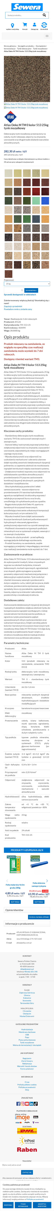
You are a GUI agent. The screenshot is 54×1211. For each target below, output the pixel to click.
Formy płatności (27, 1069)
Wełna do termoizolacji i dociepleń (27, 1045)
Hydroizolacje (27, 1029)
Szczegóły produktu (26, 46)
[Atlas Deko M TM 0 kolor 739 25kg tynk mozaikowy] (45, 264)
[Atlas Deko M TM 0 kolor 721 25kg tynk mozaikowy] (8, 246)
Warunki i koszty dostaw (27, 1066)
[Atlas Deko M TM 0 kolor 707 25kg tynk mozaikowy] (45, 209)
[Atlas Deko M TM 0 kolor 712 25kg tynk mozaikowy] (26, 228)
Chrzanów (27, 1011)
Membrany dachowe (27, 1032)
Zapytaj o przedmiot (13, 306)
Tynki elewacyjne (24, 48)
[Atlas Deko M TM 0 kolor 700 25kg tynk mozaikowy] (8, 209)
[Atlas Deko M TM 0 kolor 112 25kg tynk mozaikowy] (17, 173)
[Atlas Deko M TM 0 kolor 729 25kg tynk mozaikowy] (17, 255)
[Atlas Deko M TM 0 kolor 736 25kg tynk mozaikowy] (17, 264)
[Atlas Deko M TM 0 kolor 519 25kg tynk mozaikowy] (26, 219)
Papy (27, 1037)
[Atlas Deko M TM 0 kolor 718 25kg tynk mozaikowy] (26, 237)
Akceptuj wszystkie (42, 1205)
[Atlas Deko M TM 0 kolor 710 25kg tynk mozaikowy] (17, 228)
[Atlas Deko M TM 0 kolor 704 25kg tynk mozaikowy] (17, 209)
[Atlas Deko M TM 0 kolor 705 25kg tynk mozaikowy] (26, 209)
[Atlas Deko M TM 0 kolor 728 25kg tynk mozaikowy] (8, 255)
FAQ (27, 1090)
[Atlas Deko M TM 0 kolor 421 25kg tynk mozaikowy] (36, 200)
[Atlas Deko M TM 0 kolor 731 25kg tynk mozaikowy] (26, 255)
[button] (47, 881)
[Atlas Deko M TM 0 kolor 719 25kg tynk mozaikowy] (36, 237)
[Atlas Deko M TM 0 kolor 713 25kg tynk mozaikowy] (36, 228)
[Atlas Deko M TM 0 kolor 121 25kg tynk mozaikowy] (26, 182)
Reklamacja (27, 1063)
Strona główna (10, 46)
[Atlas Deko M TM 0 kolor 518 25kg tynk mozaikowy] (17, 219)
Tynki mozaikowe (40, 48)
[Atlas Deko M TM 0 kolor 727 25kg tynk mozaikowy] (45, 246)
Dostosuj (8, 1205)
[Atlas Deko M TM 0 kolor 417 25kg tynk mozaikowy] (45, 191)
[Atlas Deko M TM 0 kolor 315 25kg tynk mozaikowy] (8, 191)
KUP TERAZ (15, 902)
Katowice (27, 998)
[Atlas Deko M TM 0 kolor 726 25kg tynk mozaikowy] (36, 246)
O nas (27, 1082)
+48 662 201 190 (30, 972)
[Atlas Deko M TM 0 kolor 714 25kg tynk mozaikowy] (45, 228)
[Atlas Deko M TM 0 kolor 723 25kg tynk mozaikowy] (26, 246)
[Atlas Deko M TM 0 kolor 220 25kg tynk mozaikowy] (36, 182)
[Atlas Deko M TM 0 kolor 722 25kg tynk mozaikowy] (17, 246)
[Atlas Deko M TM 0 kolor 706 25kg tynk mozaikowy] (36, 209)
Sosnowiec (27, 1000)
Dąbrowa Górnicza (27, 993)
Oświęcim (27, 1013)
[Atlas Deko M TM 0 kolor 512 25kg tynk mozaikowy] (17, 200)
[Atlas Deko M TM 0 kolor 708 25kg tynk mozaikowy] (45, 219)
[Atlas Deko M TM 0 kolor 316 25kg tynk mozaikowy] (17, 191)
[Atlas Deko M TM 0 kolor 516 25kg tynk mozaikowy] (8, 219)
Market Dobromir (27, 1016)
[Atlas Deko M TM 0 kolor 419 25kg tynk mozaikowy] (8, 200)
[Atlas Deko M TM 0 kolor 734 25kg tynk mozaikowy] (8, 264)
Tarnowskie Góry (27, 1003)
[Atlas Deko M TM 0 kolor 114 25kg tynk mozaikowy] (36, 173)
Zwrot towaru (27, 1061)
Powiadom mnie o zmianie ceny (18, 309)
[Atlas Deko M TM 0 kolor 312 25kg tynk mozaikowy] (17, 182)
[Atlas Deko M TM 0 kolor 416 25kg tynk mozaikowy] (36, 191)
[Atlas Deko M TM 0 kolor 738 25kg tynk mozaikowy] (36, 264)
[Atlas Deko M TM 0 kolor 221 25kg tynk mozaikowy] (45, 182)
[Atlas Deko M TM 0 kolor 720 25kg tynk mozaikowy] (45, 237)
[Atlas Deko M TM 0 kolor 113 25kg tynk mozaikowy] (26, 173)
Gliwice (27, 995)
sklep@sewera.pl (27, 969)
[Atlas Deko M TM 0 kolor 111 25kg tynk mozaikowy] (8, 173)
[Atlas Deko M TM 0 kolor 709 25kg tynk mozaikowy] (8, 228)
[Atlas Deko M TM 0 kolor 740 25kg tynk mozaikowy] (8, 274)
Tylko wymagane (23, 1205)
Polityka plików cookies (27, 1084)
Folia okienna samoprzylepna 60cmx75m (39, 886)
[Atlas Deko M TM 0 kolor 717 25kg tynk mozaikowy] (17, 237)
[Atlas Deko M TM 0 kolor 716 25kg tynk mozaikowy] (8, 237)
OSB (27, 1035)
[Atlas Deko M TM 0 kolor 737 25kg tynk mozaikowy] (26, 264)
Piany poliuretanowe (27, 1040)
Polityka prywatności (27, 1087)
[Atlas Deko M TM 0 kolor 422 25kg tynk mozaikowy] (45, 200)
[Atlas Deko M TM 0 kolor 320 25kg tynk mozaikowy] (26, 200)
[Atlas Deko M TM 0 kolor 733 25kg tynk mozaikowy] (45, 255)
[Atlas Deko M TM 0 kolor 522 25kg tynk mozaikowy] (36, 219)
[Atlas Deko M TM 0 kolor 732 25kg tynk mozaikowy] (36, 255)
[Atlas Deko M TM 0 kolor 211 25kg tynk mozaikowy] (45, 173)
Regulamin (27, 1058)
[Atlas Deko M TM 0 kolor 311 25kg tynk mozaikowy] (8, 182)
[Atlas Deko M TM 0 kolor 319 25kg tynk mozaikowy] (26, 191)
